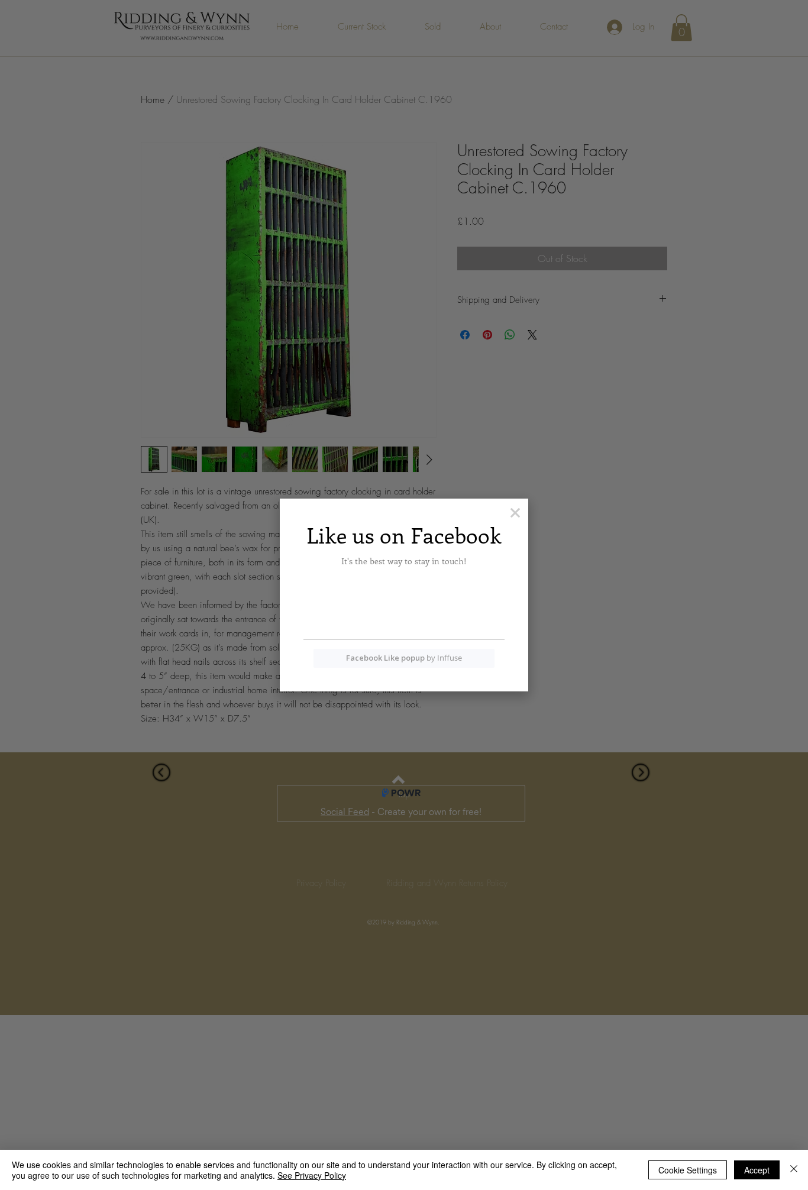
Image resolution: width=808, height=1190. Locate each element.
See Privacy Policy (311, 1175)
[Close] (794, 1170)
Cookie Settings (687, 1170)
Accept (757, 1170)
